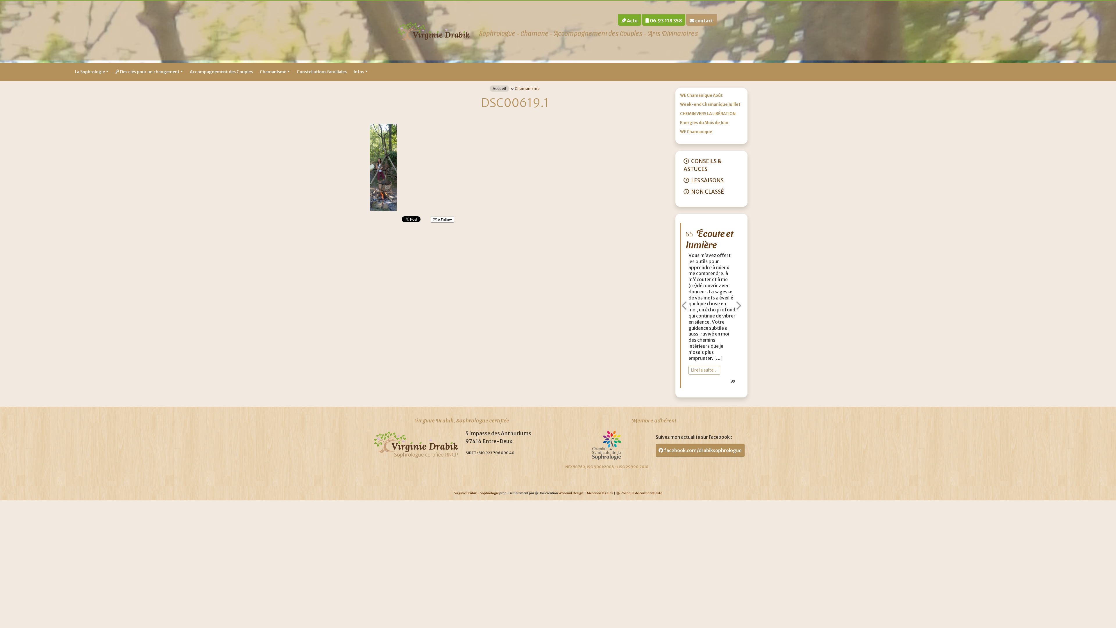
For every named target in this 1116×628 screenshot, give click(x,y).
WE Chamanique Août (701, 95)
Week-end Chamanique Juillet (710, 104)
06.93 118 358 (665, 21)
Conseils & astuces (702, 165)
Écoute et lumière (709, 238)
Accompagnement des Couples (221, 71)
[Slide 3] (720, 389)
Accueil (499, 88)
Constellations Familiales (322, 71)
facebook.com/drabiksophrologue (702, 450)
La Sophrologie (90, 71)
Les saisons (707, 180)
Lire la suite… (704, 370)
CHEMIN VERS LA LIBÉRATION (708, 113)
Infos (359, 71)
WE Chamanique (696, 131)
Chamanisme (273, 71)
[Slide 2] (711, 389)
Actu (632, 21)
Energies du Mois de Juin (704, 122)
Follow (446, 219)
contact (703, 21)
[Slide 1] (702, 389)
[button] (684, 305)
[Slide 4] (728, 389)
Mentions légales (600, 493)
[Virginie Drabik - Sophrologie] (434, 30)
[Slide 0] (693, 389)
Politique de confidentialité (641, 493)
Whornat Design (571, 493)
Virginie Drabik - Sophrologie (476, 493)
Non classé (707, 191)
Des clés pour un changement (149, 71)
